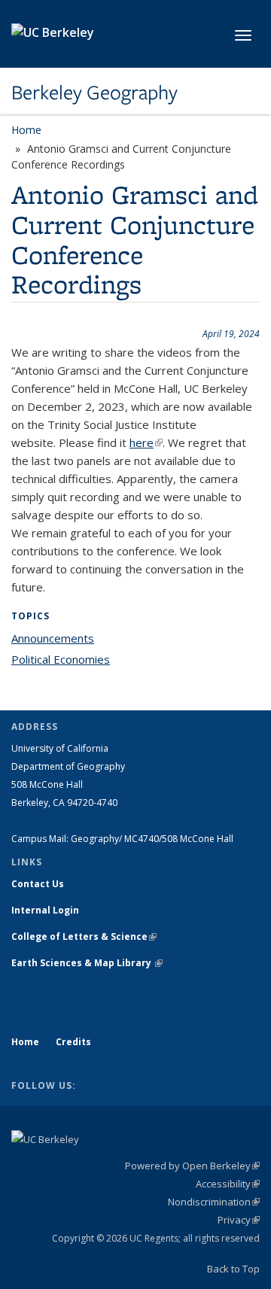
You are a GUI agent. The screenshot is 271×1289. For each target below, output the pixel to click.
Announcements (52, 638)
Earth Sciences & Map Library (87, 962)
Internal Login (45, 910)
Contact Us (37, 883)
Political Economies (60, 659)
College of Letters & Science (84, 936)
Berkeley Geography (94, 92)
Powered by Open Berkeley (192, 1165)
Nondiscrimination (214, 1201)
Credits (73, 1041)
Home (26, 130)
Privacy (239, 1220)
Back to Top (233, 1268)
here (146, 442)
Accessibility (228, 1183)
